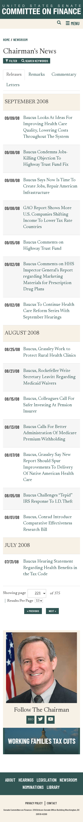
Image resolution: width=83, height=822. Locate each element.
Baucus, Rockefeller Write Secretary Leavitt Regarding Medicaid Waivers (49, 377)
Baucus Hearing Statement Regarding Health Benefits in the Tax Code (50, 567)
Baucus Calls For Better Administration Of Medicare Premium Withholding (50, 433)
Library (53, 787)
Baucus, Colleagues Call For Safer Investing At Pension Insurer (48, 405)
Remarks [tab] (36, 75)
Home (6, 40)
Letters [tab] (13, 85)
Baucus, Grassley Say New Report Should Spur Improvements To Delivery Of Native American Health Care (48, 467)
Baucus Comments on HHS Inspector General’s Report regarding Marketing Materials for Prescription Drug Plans (48, 277)
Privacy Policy (34, 803)
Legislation (47, 779)
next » (52, 611)
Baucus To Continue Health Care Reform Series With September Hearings (48, 311)
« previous (33, 611)
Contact (52, 803)
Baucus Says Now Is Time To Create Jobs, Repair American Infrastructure (50, 186)
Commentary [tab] (64, 75)
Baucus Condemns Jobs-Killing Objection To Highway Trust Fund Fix (45, 158)
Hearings (26, 779)
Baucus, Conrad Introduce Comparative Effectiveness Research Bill (47, 523)
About (10, 779)
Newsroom (68, 779)
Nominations (33, 787)
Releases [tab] (14, 75)
